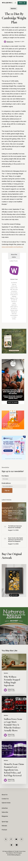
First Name (5, 476)
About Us (4, 795)
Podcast (4, 830)
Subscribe (5, 812)
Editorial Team (10, 41)
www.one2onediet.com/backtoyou (12, 247)
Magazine (5, 816)
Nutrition (13, 8)
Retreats (4, 826)
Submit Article (6, 803)
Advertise (5, 808)
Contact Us (5, 799)
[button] (22, 3)
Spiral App (5, 822)
